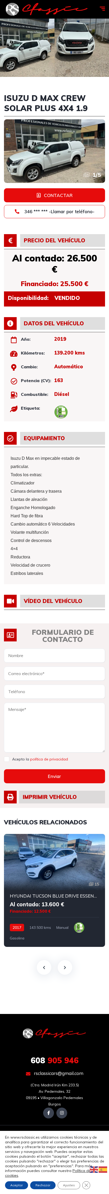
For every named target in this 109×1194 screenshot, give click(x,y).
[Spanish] (103, 1169)
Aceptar (16, 1185)
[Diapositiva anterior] (44, 967)
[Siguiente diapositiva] (65, 967)
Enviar (54, 776)
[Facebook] (48, 1113)
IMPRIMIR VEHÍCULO (50, 797)
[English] (94, 1169)
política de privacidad (49, 759)
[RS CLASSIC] (47, 9)
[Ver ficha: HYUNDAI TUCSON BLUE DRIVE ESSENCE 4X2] (54, 890)
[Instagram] (61, 1113)
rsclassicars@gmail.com (58, 1073)
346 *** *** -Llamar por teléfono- (58, 211)
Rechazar (42, 1185)
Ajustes (69, 1185)
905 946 (55, 1060)
